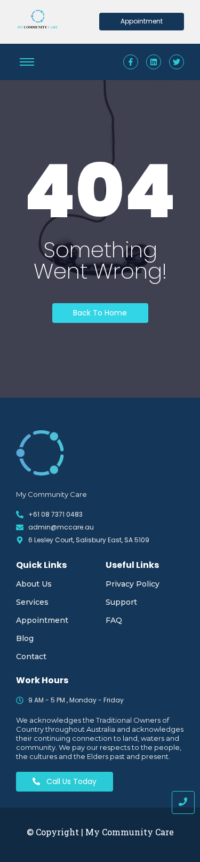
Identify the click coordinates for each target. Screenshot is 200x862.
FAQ (114, 620)
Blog (25, 638)
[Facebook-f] (130, 61)
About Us (34, 584)
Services (32, 602)
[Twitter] (176, 61)
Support (121, 602)
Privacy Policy (132, 584)
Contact (31, 656)
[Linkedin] (153, 61)
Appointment (42, 620)
